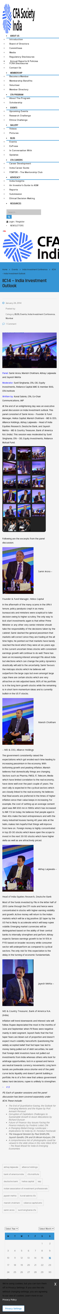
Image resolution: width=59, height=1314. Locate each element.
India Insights (16, 181)
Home (4, 269)
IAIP (39, 1181)
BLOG (12, 138)
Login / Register (16, 221)
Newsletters (17, 225)
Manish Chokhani (12, 1203)
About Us (14, 36)
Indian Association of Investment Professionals (26, 1188)
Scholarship (15, 102)
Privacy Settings (13, 1308)
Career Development (20, 163)
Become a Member (19, 76)
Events (13, 107)
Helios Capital (28, 1181)
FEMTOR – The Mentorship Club (26, 172)
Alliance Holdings (30, 1167)
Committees (15, 48)
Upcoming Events (18, 111)
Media (12, 52)
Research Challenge (20, 115)
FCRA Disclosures (18, 63)
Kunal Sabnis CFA (28, 1195)
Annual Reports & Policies (24, 61)
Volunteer (14, 85)
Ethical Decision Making (22, 198)
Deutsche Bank (11, 1181)
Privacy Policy (10, 1299)
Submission (15, 194)
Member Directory (18, 89)
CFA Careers (16, 160)
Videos (13, 129)
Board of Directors (19, 44)
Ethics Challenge (18, 120)
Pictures (14, 133)
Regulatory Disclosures (21, 57)
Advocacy (15, 177)
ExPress (13, 146)
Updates (13, 155)
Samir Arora (9, 1210)
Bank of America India (14, 1174)
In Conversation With (20, 150)
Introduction (16, 39)
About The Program (19, 98)
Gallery (14, 125)
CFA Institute (33, 1174)
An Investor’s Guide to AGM (23, 185)
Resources (15, 203)
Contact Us (15, 68)
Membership (16, 73)
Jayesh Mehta (10, 1195)
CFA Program (16, 94)
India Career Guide (19, 168)
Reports (13, 190)
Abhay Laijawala (11, 1167)
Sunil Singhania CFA (27, 1210)
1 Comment (11, 324)
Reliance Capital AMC (33, 1203)
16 (50, 1257)
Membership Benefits (20, 81)
